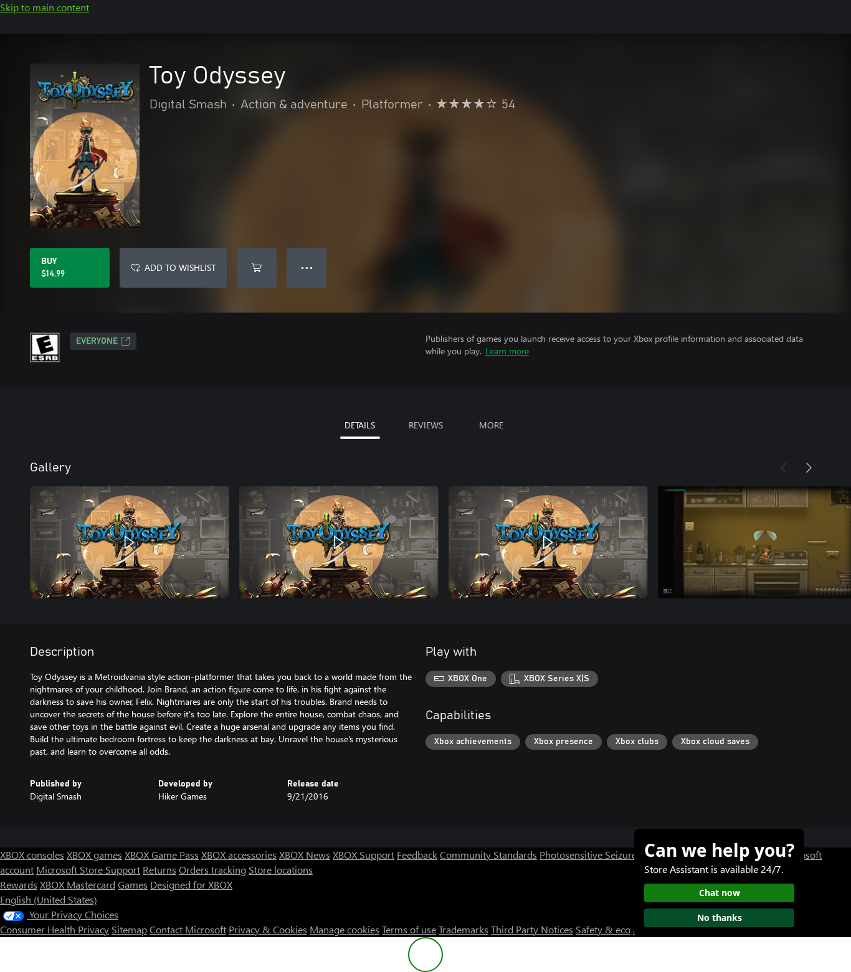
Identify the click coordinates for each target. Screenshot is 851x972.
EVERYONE (97, 341)
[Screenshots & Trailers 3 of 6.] (548, 542)
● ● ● (307, 267)
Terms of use (409, 929)
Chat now (719, 893)
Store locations (281, 869)
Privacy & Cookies (268, 929)
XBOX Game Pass (162, 854)
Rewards (18, 884)
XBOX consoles (32, 854)
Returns (159, 869)
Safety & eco (603, 929)
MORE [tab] (491, 425)
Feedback (417, 854)
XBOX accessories (239, 854)
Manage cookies (344, 929)
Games (133, 884)
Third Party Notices (532, 929)
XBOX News (304, 854)
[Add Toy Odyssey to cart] (257, 268)
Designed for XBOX (191, 884)
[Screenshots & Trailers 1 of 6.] (129, 542)
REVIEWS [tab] (426, 425)
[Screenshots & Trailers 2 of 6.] (339, 542)
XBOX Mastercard (77, 884)
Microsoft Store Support (88, 869)
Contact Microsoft (188, 929)
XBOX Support (363, 854)
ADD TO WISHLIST (180, 267)
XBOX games (94, 854)
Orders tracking (212, 869)
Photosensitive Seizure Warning (608, 854)
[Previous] (783, 467)
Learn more (507, 351)
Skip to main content (44, 7)
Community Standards (488, 854)
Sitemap (129, 929)
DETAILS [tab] (360, 425)
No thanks (719, 917)
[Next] (808, 467)
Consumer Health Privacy (54, 929)
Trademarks (463, 929)
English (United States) (48, 899)
